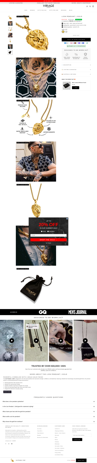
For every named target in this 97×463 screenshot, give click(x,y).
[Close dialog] (67, 218)
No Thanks (48, 243)
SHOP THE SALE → (48, 240)
